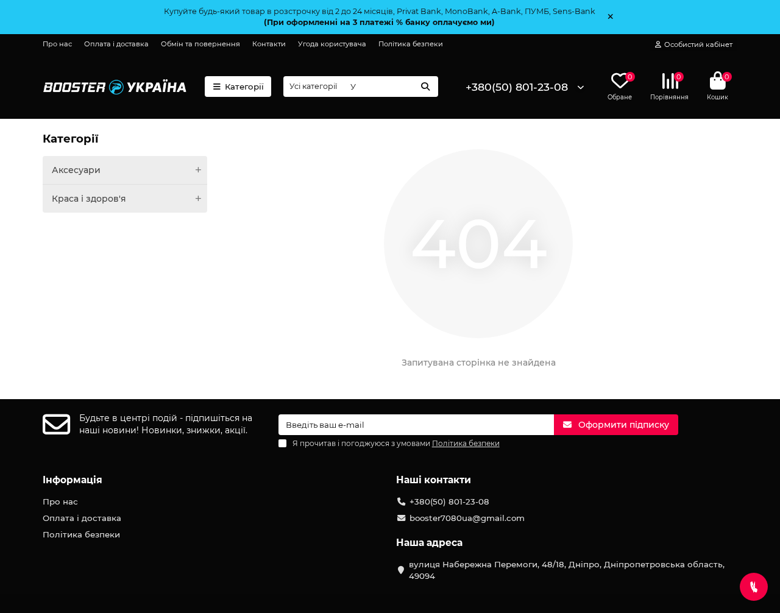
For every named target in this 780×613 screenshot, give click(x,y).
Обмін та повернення (200, 44)
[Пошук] (425, 86)
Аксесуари (76, 170)
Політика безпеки (410, 44)
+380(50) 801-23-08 (517, 86)
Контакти (269, 44)
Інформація (72, 480)
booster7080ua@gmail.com (467, 518)
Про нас (57, 44)
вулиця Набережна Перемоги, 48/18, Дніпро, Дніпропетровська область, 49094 (567, 570)
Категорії (244, 86)
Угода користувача (332, 44)
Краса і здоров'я (89, 198)
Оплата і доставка (116, 44)
